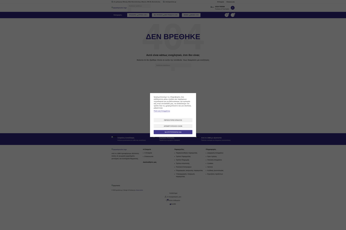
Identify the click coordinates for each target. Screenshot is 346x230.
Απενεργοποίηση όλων (173, 126)
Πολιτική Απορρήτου (162, 111)
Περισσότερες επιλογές (173, 120)
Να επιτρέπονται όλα (173, 132)
